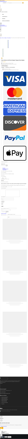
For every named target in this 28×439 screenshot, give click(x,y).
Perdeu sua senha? (14, 223)
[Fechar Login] (1, 417)
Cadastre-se (17, 225)
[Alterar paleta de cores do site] (3, 437)
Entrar (14, 221)
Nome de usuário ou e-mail (13, 214)
